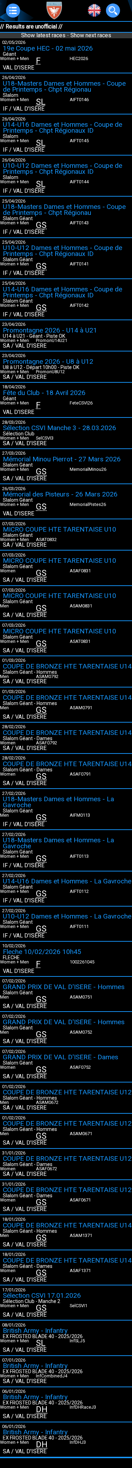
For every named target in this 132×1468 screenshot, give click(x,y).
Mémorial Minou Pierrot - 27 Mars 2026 (62, 459)
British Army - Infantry (35, 1331)
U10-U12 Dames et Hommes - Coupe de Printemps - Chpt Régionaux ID (62, 169)
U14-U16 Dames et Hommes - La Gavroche (67, 881)
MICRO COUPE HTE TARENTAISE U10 (59, 529)
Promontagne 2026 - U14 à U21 (50, 330)
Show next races (90, 35)
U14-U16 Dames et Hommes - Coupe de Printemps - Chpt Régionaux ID (62, 127)
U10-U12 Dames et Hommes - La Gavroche (67, 916)
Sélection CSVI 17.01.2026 (42, 1295)
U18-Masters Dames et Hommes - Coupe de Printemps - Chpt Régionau (64, 86)
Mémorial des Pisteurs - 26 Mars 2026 (60, 494)
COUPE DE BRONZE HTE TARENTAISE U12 (67, 1092)
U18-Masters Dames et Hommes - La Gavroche (58, 802)
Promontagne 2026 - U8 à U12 (48, 361)
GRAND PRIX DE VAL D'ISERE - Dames (60, 1057)
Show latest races (43, 35)
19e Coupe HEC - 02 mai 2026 (48, 48)
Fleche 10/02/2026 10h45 (42, 952)
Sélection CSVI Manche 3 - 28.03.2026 (59, 428)
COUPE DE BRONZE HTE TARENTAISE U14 (67, 666)
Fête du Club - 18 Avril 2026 (44, 393)
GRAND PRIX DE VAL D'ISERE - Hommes (64, 987)
